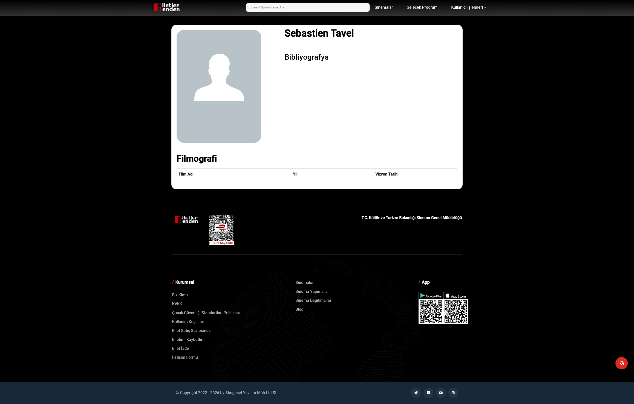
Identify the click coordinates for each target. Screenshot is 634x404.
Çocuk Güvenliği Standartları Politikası (206, 312)
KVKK (177, 304)
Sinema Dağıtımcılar (313, 300)
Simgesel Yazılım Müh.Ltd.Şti (251, 392)
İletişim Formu (185, 357)
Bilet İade (180, 348)
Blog (299, 309)
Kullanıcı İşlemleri (467, 7)
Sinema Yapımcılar (312, 291)
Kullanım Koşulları (188, 321)
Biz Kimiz (180, 295)
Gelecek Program (422, 7)
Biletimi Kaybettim (188, 339)
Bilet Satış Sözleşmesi (191, 330)
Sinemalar (384, 7)
